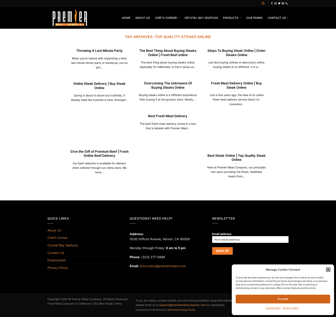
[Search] (263, 3)
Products (230, 17)
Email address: (222, 234)
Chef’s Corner (166, 17)
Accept (282, 299)
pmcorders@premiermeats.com (163, 266)
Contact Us (277, 17)
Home (126, 17)
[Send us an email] (283, 3)
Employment (56, 260)
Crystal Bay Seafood (201, 17)
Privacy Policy (290, 308)
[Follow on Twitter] (279, 3)
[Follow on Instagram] (275, 3)
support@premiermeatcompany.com (182, 305)
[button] (328, 270)
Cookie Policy (273, 308)
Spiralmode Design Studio (181, 309)
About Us (142, 17)
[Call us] (286, 3)
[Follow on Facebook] (272, 3)
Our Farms (254, 17)
